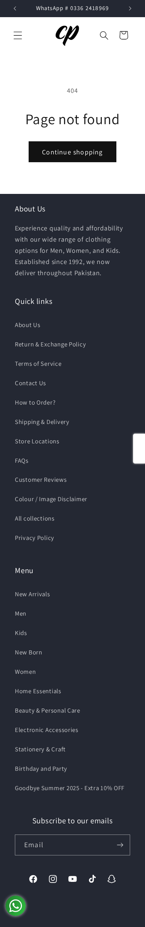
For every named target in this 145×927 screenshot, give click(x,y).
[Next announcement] (130, 8)
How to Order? (35, 402)
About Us (28, 325)
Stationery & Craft (40, 749)
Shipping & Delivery (42, 422)
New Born (28, 652)
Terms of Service (38, 363)
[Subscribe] (120, 845)
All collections (35, 518)
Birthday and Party (41, 768)
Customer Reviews (41, 479)
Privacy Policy (34, 538)
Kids (21, 633)
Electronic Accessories (46, 730)
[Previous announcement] (15, 8)
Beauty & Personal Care (47, 710)
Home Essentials (38, 691)
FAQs (22, 460)
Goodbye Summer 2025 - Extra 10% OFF (70, 788)
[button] (18, 35)
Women (25, 671)
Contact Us (30, 383)
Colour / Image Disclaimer (51, 499)
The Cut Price (82, 921)
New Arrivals (32, 594)
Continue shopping (72, 152)
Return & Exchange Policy (50, 344)
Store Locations (37, 441)
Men (20, 613)
